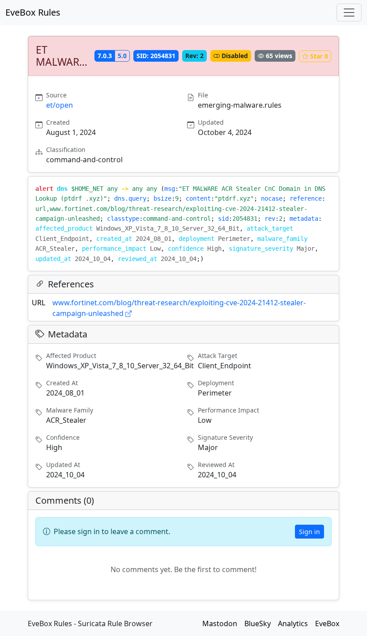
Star (319, 56)
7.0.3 (105, 55)
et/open (59, 105)
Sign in (309, 531)
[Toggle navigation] (349, 12)
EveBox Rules (32, 12)
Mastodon (219, 623)
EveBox (327, 623)
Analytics (293, 623)
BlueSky (257, 623)
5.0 (122, 55)
